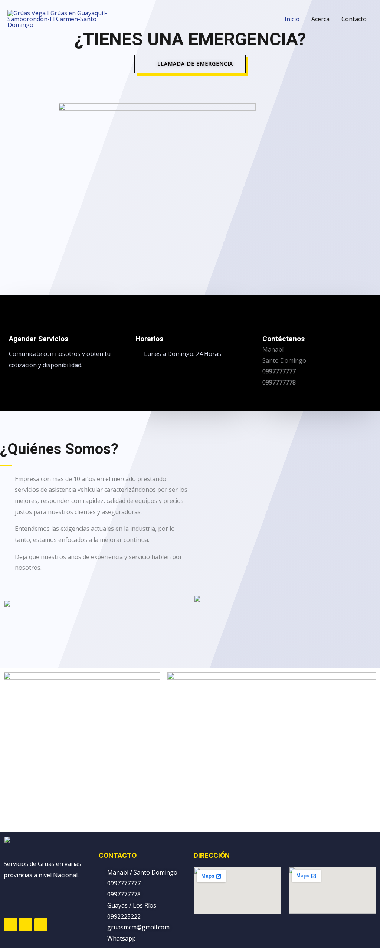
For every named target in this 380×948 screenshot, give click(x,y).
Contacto (354, 19)
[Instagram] (25, 924)
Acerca (320, 19)
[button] (190, 64)
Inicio (292, 19)
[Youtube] (41, 924)
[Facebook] (10, 924)
